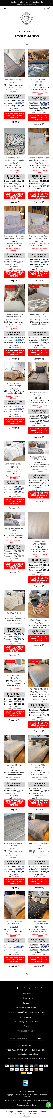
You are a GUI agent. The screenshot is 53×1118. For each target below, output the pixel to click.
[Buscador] (44, 9)
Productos (26, 993)
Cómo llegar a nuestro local (26, 1021)
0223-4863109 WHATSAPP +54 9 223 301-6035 (26, 1050)
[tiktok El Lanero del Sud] (30, 988)
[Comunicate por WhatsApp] (48, 1105)
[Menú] (5, 9)
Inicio (20, 31)
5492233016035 (26, 1046)
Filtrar (26, 44)
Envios (26, 1026)
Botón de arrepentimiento (26, 1105)
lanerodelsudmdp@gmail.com (26, 1054)
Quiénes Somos (26, 998)
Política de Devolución (26, 1031)
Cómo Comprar (26, 1017)
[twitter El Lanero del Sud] (35, 988)
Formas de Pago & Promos (26, 1007)
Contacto (26, 1003)
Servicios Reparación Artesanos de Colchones (26, 1012)
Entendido (26, 1116)
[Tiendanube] (26, 1091)
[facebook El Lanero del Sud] (17, 988)
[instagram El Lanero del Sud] (11, 988)
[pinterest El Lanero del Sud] (42, 988)
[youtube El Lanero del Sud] (24, 988)
